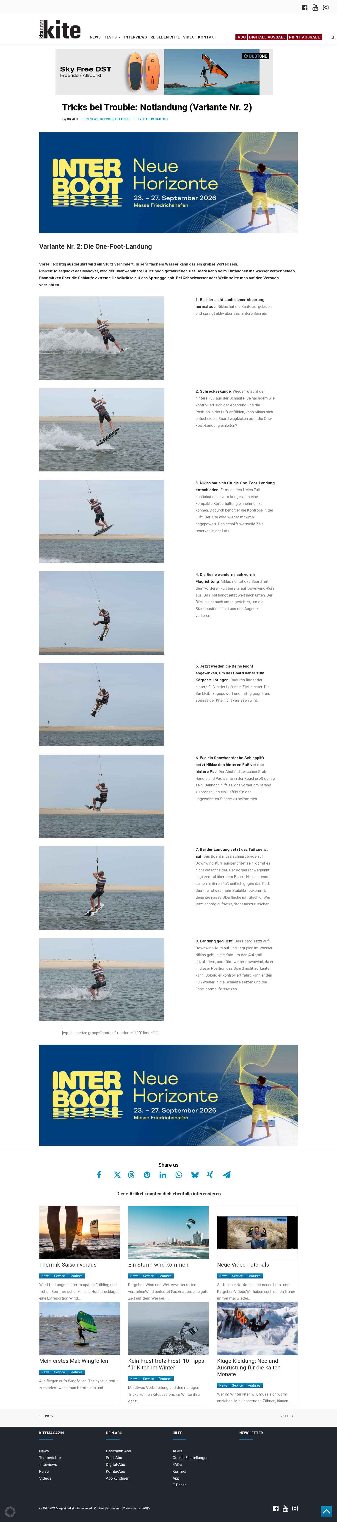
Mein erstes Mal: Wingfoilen (73, 1361)
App (176, 1478)
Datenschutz (131, 1508)
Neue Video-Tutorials (243, 1265)
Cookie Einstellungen (190, 1457)
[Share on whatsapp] (178, 1174)
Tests (110, 37)
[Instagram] (325, 7)
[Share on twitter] (115, 1174)
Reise (44, 1471)
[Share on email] (225, 1174)
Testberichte (50, 1457)
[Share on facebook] (99, 1174)
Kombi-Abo (115, 1471)
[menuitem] (306, 7)
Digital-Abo (115, 1464)
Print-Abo (114, 1457)
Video (189, 37)
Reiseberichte (165, 37)
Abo (242, 37)
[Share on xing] (210, 1174)
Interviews (135, 37)
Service (106, 119)
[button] (333, 37)
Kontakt (207, 37)
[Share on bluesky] (194, 1174)
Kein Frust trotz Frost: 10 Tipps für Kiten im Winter (166, 1364)
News (95, 37)
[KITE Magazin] (59, 29)
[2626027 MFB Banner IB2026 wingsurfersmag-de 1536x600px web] (168, 232)
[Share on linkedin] (162, 1174)
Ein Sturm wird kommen (158, 1265)
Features (122, 119)
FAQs (177, 1464)
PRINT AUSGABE (304, 37)
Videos (45, 1478)
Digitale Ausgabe (267, 37)
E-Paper (179, 1485)
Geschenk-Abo (118, 1451)
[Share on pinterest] (146, 1174)
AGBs (177, 1451)
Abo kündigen (117, 1478)
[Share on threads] (130, 1174)
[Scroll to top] (326, 1511)
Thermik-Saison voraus (68, 1265)
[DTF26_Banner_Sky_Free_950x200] (164, 94)
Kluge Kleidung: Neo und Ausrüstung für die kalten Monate (249, 1367)
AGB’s (146, 1508)
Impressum (113, 1508)
